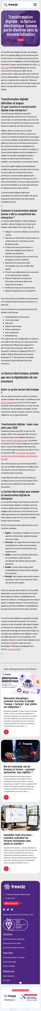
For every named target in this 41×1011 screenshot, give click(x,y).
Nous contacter (11, 903)
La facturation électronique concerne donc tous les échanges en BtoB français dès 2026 (19, 455)
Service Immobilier (9, 966)
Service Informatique (9, 961)
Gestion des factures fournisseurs (14, 939)
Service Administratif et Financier (14, 957)
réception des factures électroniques (14, 440)
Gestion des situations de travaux (14, 947)
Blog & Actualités (8, 976)
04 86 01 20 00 (10, 898)
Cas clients (6, 980)
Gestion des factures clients (12, 943)
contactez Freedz (14, 649)
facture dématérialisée (9, 402)
